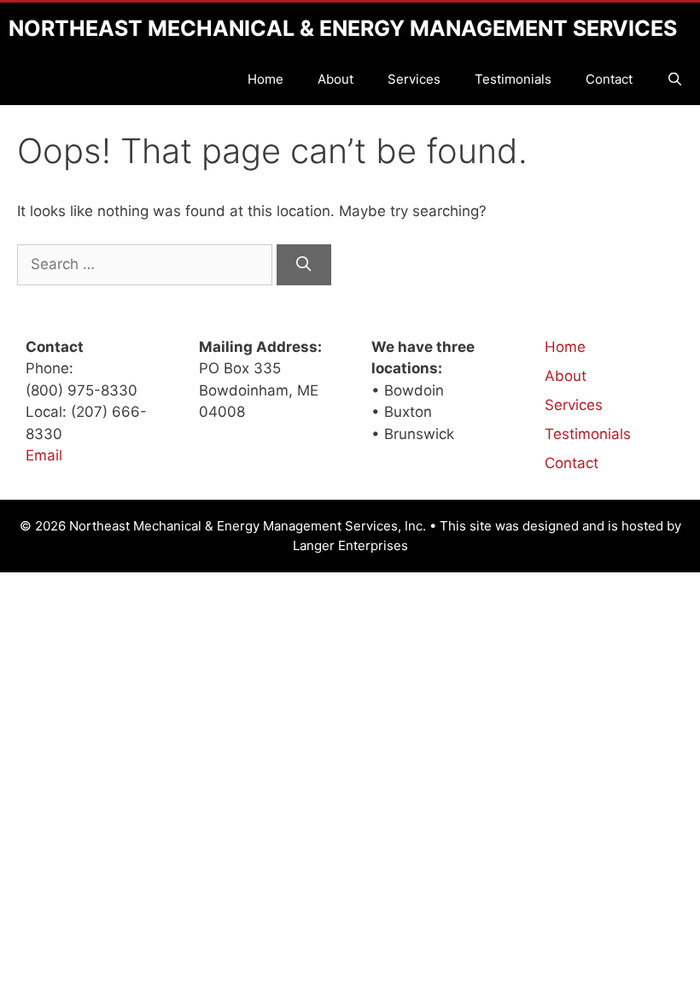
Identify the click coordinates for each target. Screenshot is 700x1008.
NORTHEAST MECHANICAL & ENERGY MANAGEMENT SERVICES (343, 28)
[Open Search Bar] (675, 79)
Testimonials (513, 79)
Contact (609, 79)
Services (414, 79)
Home (265, 79)
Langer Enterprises (350, 545)
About (335, 79)
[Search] (304, 264)
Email (44, 455)
